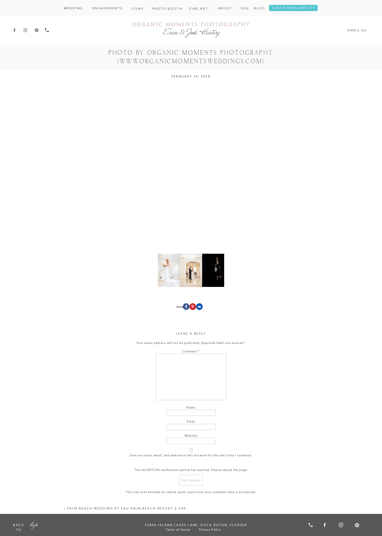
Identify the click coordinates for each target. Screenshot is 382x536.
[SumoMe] (199, 306)
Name (191, 407)
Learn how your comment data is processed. (222, 492)
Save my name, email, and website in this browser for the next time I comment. (191, 455)
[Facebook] (186, 306)
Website (191, 435)
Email (191, 421)
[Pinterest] (192, 306)
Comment (191, 351)
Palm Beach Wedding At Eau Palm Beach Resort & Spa (126, 508)
